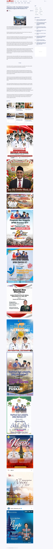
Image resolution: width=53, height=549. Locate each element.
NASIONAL (36, 11)
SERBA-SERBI (36, 14)
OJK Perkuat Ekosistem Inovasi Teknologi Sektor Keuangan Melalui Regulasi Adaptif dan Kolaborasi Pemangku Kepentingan (41, 23)
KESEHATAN (36, 9)
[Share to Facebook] (30, 10)
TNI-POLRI (41, 14)
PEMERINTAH (41, 11)
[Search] (44, 1)
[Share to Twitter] (31, 10)
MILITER (41, 9)
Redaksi (9, 10)
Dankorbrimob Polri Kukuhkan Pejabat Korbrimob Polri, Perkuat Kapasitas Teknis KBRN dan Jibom (41, 37)
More (30, 1)
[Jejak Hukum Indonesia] (10, 1)
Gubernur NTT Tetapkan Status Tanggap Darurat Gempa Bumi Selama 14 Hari (41, 20)
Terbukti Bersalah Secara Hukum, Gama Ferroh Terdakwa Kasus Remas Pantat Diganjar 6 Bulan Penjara (41, 43)
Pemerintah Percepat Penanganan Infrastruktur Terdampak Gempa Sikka (41, 40)
